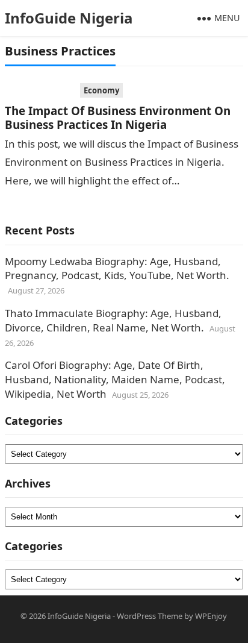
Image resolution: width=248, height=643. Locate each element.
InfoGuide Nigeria (69, 18)
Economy (101, 90)
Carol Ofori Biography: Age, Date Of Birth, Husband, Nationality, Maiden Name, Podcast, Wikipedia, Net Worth (115, 379)
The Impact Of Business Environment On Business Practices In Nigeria (118, 117)
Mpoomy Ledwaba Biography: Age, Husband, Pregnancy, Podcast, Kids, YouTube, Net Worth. (117, 268)
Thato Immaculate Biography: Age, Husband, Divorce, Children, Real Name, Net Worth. (113, 320)
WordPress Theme (149, 615)
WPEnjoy (211, 615)
